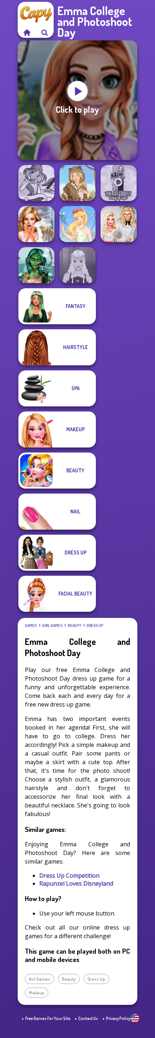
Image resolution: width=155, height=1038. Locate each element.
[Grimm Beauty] (77, 183)
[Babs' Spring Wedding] (119, 224)
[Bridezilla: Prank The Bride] (36, 224)
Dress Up (95, 625)
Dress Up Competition (69, 875)
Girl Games (52, 625)
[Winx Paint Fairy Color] (36, 183)
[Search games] (45, 32)
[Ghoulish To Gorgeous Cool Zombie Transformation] (36, 265)
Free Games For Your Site (47, 1018)
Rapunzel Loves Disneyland (76, 883)
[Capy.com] (27, 32)
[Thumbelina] (77, 224)
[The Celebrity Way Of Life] (119, 183)
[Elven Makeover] (77, 265)
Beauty (74, 625)
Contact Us (88, 1018)
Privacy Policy (118, 1018)
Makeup (36, 992)
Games (31, 625)
